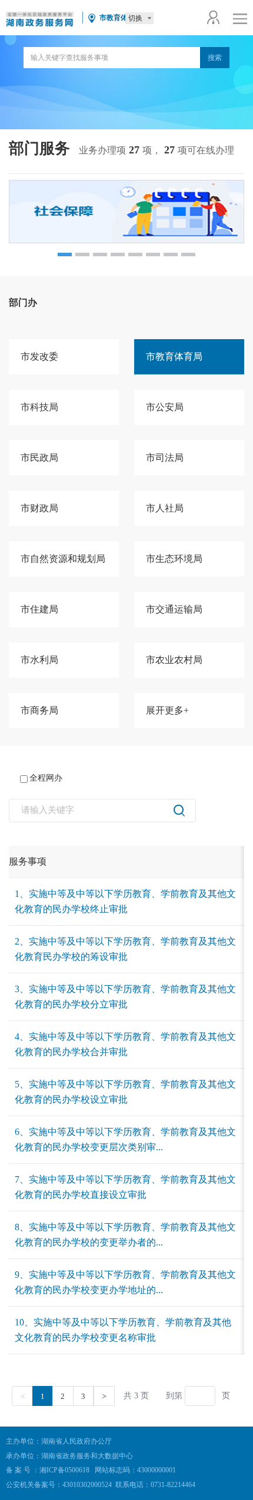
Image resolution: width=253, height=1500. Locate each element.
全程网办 (45, 778)
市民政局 (39, 458)
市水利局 (39, 660)
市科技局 (39, 407)
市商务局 (39, 710)
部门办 (23, 302)
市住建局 (39, 609)
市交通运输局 (174, 609)
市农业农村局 (174, 660)
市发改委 (39, 356)
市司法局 (165, 458)
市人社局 (165, 508)
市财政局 (39, 508)
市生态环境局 (174, 559)
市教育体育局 (174, 356)
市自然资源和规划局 (63, 559)
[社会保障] (126, 211)
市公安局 (165, 407)
